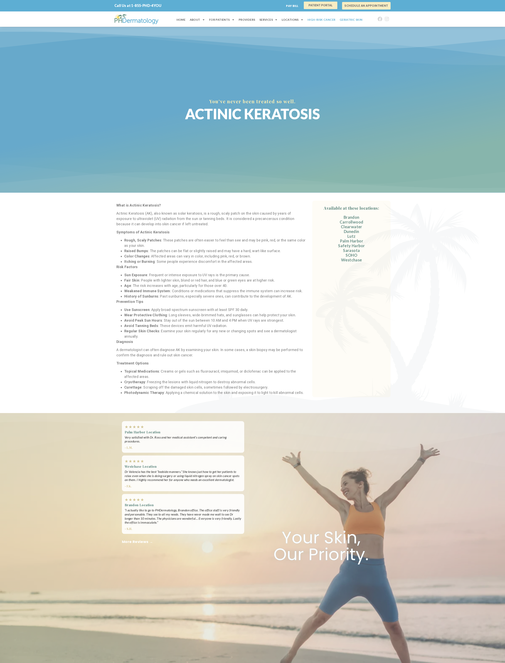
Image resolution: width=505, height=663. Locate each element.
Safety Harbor (351, 245)
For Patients (219, 19)
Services (266, 19)
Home (181, 19)
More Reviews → (137, 541)
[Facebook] (380, 19)
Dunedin (351, 231)
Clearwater (351, 226)
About (195, 19)
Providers (247, 19)
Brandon (351, 217)
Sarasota (351, 250)
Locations (290, 19)
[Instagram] (386, 19)
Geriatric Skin (351, 19)
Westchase (351, 259)
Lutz (351, 236)
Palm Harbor (351, 241)
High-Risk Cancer (321, 19)
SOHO (351, 255)
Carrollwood (351, 222)
